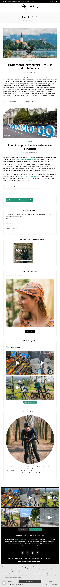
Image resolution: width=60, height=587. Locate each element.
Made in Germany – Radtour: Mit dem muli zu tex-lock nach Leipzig (22, 1)
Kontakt (10, 558)
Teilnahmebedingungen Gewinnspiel (29, 561)
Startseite (25, 20)
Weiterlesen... (30, 101)
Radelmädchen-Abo (12, 228)
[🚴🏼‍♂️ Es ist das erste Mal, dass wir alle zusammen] (30, 517)
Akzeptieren (30, 581)
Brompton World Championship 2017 (26, 159)
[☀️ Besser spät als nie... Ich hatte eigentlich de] (42, 363)
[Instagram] (32, 553)
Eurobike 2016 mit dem (27, 176)
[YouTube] (37, 553)
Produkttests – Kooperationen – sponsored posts (30, 564)
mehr (50, 581)
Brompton (30, 60)
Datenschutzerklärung (11, 218)
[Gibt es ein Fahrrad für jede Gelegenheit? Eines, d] (42, 388)
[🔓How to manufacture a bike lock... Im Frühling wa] (18, 363)
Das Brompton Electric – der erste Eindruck (30, 147)
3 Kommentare (33, 72)
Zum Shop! (30, 331)
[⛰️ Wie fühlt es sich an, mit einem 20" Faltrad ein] (18, 388)
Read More (30, 476)
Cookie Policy (45, 558)
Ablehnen (10, 581)
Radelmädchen (13, 101)
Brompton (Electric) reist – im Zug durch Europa (30, 66)
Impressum (18, 558)
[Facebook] (22, 553)
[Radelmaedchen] (30, 7)
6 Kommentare (33, 152)
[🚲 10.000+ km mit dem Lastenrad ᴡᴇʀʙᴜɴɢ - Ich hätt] (49, 517)
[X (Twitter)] (27, 553)
